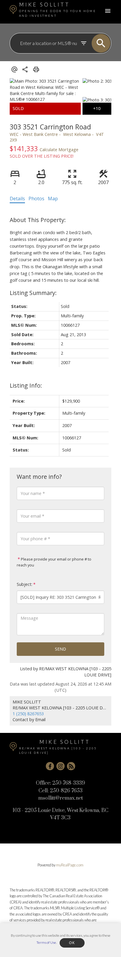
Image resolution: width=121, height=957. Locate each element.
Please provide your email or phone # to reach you (54, 562)
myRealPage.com (69, 865)
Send (60, 649)
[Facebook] (50, 766)
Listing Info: (26, 385)
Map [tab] (53, 198)
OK (72, 943)
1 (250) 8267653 (28, 713)
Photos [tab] (36, 198)
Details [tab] (17, 198)
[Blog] (71, 766)
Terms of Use (46, 942)
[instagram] (60, 766)
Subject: (24, 584)
